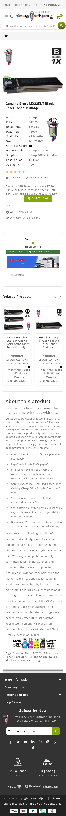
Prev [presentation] (55, 296)
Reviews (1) (33, 246)
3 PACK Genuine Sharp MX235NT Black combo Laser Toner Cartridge (17, 342)
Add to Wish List (19, 212)
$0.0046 (34, 160)
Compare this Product (23, 218)
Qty (8, 205)
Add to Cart (40, 198)
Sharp (33, 117)
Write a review (37, 177)
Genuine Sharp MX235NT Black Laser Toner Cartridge (49, 342)
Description (33, 239)
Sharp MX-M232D (17, 275)
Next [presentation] (60, 296)
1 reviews (14, 177)
